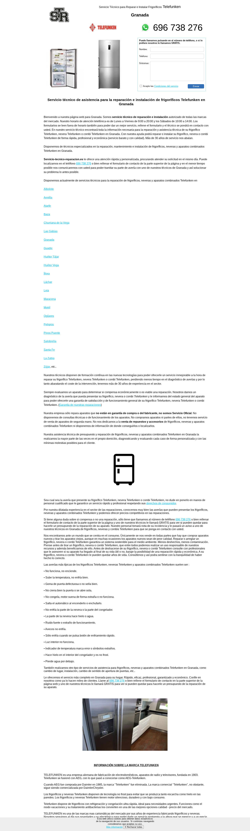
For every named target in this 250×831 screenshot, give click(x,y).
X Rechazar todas (133, 827)
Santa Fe (49, 349)
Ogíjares (49, 316)
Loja (46, 290)
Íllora (47, 273)
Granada (49, 239)
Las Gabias (50, 231)
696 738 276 (178, 27)
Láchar (48, 282)
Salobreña (50, 341)
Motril (47, 307)
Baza (47, 214)
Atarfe (47, 205)
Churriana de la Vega (56, 222)
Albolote (49, 189)
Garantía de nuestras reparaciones (80, 404)
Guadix (48, 248)
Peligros (49, 324)
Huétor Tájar (51, 256)
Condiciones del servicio (166, 86)
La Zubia (49, 358)
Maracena (50, 299)
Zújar (47, 366)
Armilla (48, 197)
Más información (114, 827)
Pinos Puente (52, 332)
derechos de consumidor (161, 503)
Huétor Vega (51, 265)
